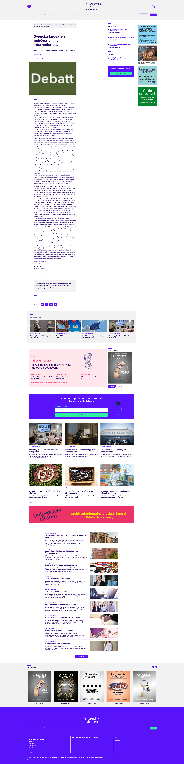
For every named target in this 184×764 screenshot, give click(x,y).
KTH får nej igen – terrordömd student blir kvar (44, 492)
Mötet (45, 14)
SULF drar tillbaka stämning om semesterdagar (113, 451)
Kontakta (31, 737)
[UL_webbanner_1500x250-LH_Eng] (81, 522)
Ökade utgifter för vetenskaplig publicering (61, 565)
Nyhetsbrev (32, 743)
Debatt (67, 14)
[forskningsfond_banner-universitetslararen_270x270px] (147, 64)
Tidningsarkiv (33, 745)
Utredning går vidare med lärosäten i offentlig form (45, 451)
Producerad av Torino (32, 759)
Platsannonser (76, 14)
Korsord (31, 747)
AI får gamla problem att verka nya (57, 644)
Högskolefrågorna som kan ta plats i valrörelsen (62, 617)
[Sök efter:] (154, 6)
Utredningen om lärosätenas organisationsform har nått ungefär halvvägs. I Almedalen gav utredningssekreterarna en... (45, 456)
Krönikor (60, 14)
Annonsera (32, 741)
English (31, 752)
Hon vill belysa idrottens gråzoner (57, 578)
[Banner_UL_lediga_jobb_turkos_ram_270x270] (147, 84)
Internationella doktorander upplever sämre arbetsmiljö (80, 451)
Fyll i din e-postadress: (61, 406)
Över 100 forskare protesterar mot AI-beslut (121, 37)
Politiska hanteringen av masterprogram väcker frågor (93, 336)
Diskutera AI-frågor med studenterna (58, 591)
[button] (42, 304)
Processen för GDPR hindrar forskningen (60, 630)
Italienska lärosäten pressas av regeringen (60, 604)
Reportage (38, 14)
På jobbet (52, 14)
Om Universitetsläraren (36, 739)
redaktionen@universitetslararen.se (56, 382)
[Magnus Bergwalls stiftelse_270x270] (147, 43)
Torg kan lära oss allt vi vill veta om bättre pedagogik (51, 366)
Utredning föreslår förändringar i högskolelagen (118, 30)
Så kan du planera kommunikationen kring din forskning (115, 492)
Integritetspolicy (34, 750)
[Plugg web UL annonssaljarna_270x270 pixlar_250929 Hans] (147, 105)
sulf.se (117, 737)
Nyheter (29, 14)
